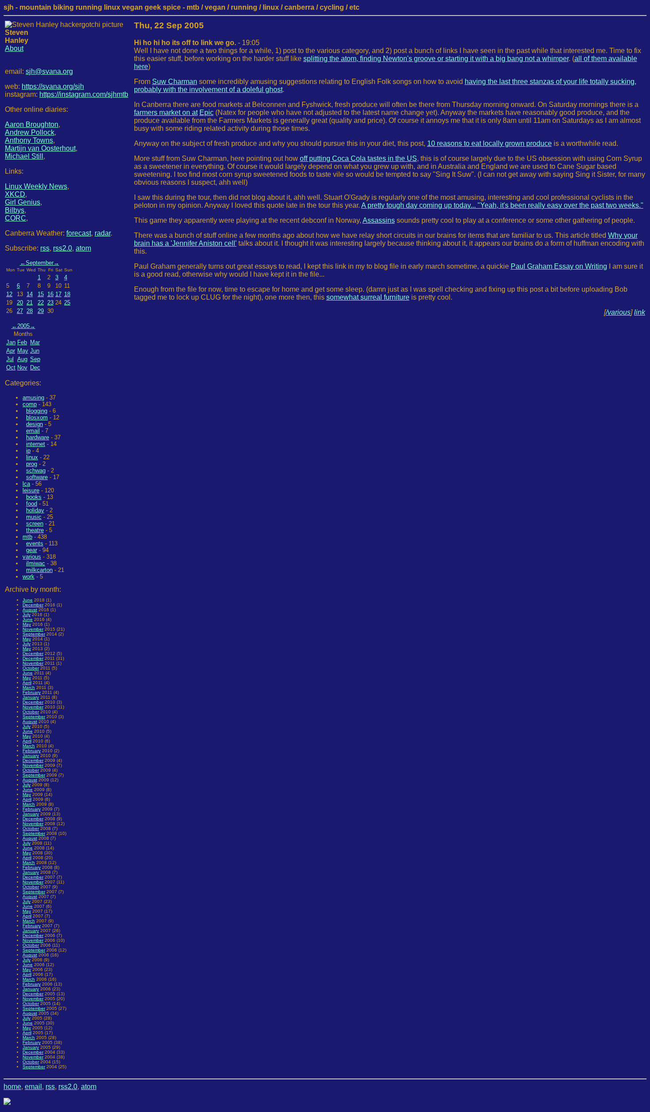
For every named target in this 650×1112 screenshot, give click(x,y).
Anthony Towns (29, 140)
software (37, 477)
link (639, 312)
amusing (33, 397)
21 (30, 302)
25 (67, 302)
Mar (35, 342)
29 (41, 311)
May (22, 350)
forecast (78, 233)
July (27, 614)
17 (58, 294)
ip (28, 450)
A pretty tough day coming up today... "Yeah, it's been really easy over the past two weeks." (502, 205)
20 (20, 302)
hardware (37, 437)
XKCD (15, 194)
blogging (36, 410)
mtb (27, 536)
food (31, 503)
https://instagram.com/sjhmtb (83, 94)
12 (9, 294)
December (33, 604)
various (32, 556)
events (34, 543)
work (28, 576)
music (34, 517)
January (31, 697)
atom (83, 248)
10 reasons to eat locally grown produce (489, 143)
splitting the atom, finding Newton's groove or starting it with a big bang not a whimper (436, 58)
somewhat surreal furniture (367, 297)
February (32, 692)
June (28, 600)
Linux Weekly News (36, 186)
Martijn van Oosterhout (40, 148)
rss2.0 (62, 248)
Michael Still (24, 156)
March (29, 687)
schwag (36, 470)
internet (35, 444)
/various (618, 312)
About (14, 48)
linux (32, 457)
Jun (34, 350)
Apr (10, 350)
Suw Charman (174, 81)
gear (31, 550)
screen (34, 523)
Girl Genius (22, 202)
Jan (10, 342)
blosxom (37, 417)
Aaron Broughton (31, 124)
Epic (206, 112)
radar (103, 233)
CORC (15, 218)
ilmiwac (35, 563)
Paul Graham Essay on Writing (559, 266)
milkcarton (39, 570)
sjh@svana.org (49, 71)
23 (50, 302)
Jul (10, 359)
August (30, 609)
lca (26, 483)
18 (67, 294)
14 (30, 294)
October (31, 668)
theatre (35, 530)
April (27, 682)
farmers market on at (166, 112)
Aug (22, 359)
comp (30, 404)
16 (50, 294)
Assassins (379, 220)
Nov (22, 367)
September (40, 262)
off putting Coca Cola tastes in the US (358, 158)
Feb (22, 342)
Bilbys (14, 210)
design (34, 424)
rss (45, 248)
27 (20, 311)
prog (31, 464)
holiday (35, 510)
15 (41, 294)
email (33, 430)
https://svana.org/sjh (53, 86)
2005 (23, 326)
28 (30, 311)
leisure (31, 490)
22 (41, 302)
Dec (35, 367)
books (34, 497)
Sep (35, 359)
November (33, 629)
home (12, 1086)
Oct (10, 367)
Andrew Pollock (29, 132)
